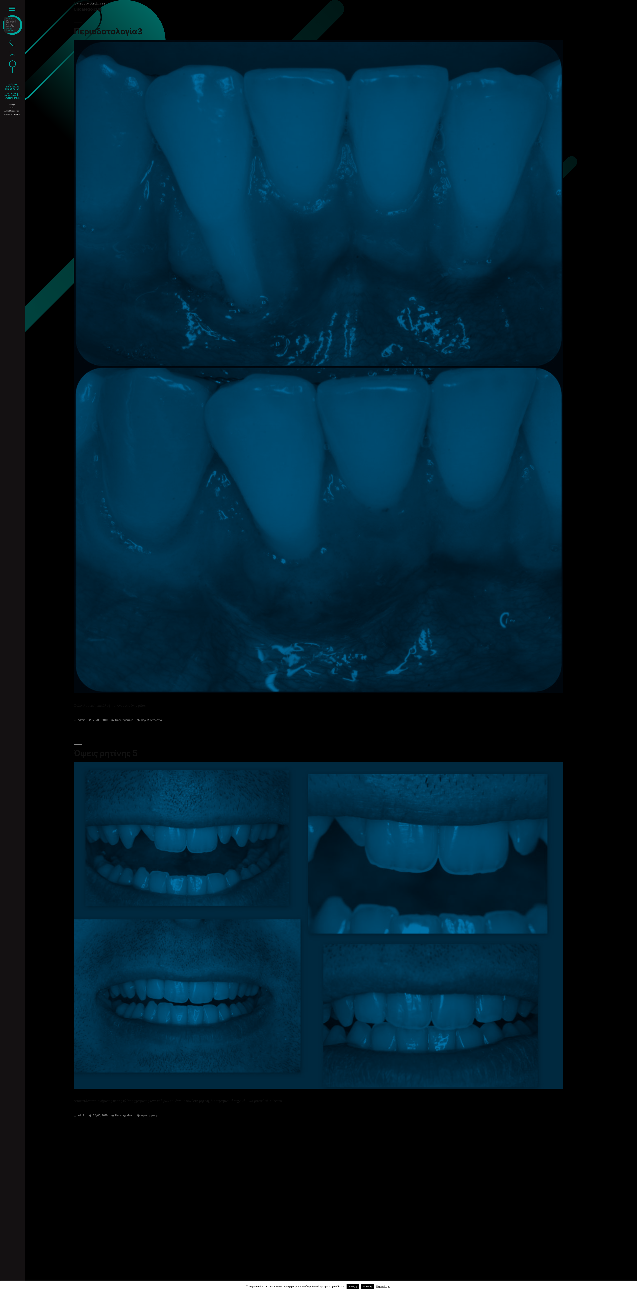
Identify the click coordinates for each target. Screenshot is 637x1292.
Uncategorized (124, 720)
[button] (12, 8)
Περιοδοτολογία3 (108, 31)
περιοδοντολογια (151, 720)
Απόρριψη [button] (367, 1286)
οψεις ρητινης (149, 1115)
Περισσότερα (383, 1286)
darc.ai (17, 114)
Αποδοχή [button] (353, 1286)
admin (81, 720)
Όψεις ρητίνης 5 (106, 753)
